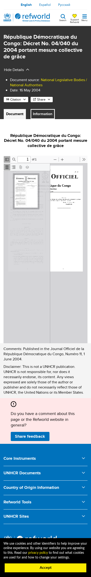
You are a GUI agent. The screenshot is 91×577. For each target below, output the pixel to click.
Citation (15, 99)
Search (62, 20)
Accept (46, 567)
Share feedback (30, 436)
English (26, 4)
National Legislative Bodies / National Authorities (48, 82)
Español (45, 4)
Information (42, 114)
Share (41, 99)
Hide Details (14, 69)
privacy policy (38, 552)
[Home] (27, 17)
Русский (64, 4)
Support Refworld (74, 20)
